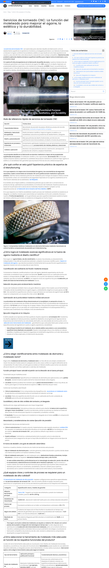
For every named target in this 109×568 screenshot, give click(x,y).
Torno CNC (21, 492)
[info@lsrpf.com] (106, 284)
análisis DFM (64, 427)
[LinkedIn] (93, 2)
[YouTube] (96, 2)
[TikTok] (91, 2)
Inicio (30, 6)
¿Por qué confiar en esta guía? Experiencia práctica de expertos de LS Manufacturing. (88, 58)
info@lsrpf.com (79, 1)
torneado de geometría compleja (40, 129)
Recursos (51, 6)
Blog (9, 12)
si (45, 2)
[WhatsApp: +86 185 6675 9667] (106, 288)
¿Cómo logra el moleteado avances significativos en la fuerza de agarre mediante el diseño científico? (88, 62)
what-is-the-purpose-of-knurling (21, 12)
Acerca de (59, 6)
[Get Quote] (106, 279)
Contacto (67, 6)
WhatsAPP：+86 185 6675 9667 (65, 1)
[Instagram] (105, 2)
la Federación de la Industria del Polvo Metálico (32, 189)
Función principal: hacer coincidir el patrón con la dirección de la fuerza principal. (88, 82)
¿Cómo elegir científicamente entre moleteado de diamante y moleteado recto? (87, 78)
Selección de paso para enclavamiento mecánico (90, 69)
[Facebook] (102, 2)
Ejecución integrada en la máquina (85, 75)
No (49, 2)
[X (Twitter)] (98, 2)
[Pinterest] (100, 2)
